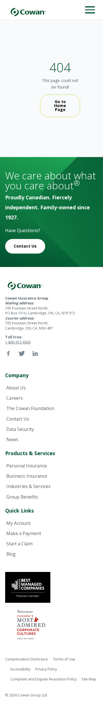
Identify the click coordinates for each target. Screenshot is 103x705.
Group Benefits (22, 497)
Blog (11, 554)
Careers (14, 398)
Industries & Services (28, 486)
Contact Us (25, 246)
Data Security (20, 429)
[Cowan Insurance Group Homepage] (28, 10)
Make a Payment (23, 533)
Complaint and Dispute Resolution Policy (43, 679)
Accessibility (20, 669)
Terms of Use (64, 659)
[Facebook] (8, 353)
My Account (18, 523)
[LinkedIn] (35, 353)
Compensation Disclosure (26, 659)
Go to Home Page (60, 105)
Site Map (89, 679)
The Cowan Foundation (30, 408)
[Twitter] (22, 353)
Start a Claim (19, 544)
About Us (16, 388)
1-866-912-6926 (18, 342)
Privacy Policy (46, 669)
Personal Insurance (26, 466)
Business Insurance (26, 476)
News (12, 439)
